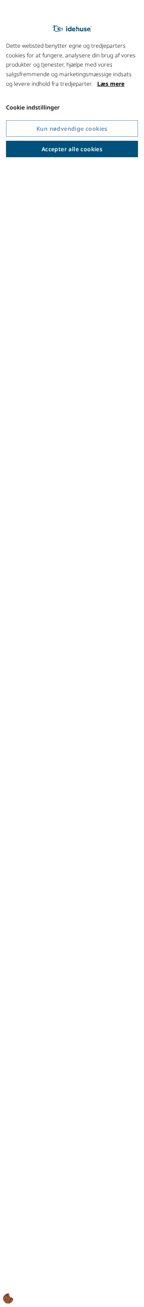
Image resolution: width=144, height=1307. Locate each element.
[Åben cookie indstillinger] (8, 1298)
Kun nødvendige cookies (72, 128)
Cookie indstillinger (33, 107)
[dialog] (72, 653)
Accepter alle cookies (72, 149)
